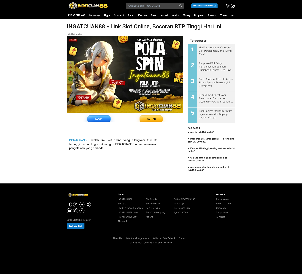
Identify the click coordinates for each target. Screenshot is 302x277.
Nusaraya (94, 15)
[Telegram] (81, 204)
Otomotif (119, 15)
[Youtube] (69, 210)
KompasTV (220, 208)
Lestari (163, 16)
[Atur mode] (227, 5)
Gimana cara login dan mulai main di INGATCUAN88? (207, 159)
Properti (199, 15)
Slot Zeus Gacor (153, 203)
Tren (153, 15)
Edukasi (211, 15)
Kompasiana (221, 212)
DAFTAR (151, 118)
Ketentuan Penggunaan (137, 238)
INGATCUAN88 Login (128, 212)
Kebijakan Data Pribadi (164, 238)
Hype (107, 15)
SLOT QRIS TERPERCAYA (203, 6)
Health (175, 15)
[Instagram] (88, 204)
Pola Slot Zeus (153, 208)
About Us (117, 238)
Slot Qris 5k (151, 199)
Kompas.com (222, 199)
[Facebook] (69, 204)
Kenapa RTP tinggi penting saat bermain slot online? (211, 149)
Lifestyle (142, 15)
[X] (75, 204)
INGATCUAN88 (76, 15)
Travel (223, 15)
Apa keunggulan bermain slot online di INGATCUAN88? (208, 168)
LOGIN (99, 118)
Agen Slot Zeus (181, 212)
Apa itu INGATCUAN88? (202, 132)
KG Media (220, 216)
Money (186, 15)
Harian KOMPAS (223, 203)
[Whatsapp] (75, 210)
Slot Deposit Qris (182, 208)
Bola (130, 15)
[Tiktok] (81, 210)
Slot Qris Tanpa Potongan (130, 208)
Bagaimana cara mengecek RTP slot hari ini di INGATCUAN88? (211, 140)
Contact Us (184, 238)
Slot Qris (122, 203)
